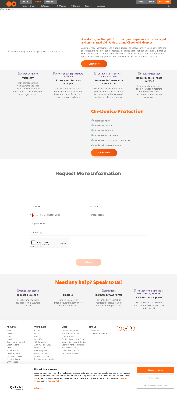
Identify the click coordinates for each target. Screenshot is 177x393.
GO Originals (40, 342)
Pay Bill (141, 2)
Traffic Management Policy (73, 339)
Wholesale (50, 2)
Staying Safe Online (43, 356)
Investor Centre (13, 359)
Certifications (13, 345)
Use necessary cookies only (155, 385)
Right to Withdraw (70, 353)
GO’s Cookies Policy (70, 333)
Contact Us (94, 330)
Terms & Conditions (70, 330)
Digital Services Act (70, 350)
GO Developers (13, 353)
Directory (38, 336)
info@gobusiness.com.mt (66, 302)
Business (38, 2)
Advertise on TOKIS (42, 345)
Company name (37, 223)
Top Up (151, 2)
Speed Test (39, 339)
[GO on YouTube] (125, 328)
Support (88, 6)
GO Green (11, 348)
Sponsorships (12, 350)
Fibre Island (39, 348)
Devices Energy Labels (44, 359)
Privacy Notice (68, 336)
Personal (26, 2)
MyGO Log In (164, 2)
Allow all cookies (155, 370)
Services (110, 300)
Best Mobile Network (16, 342)
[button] (37, 215)
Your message (36, 232)
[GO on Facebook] (119, 328)
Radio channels (41, 353)
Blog (9, 336)
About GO (11, 330)
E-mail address (97, 215)
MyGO (37, 333)
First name (35, 206)
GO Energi (75, 6)
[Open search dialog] (169, 6)
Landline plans (40, 350)
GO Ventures (12, 362)
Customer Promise (15, 356)
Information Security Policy (74, 342)
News (9, 339)
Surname (94, 206)
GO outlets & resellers (98, 333)
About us (101, 6)
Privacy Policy (55, 381)
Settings (38, 388)
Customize (154, 378)
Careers (10, 333)
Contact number (52, 215)
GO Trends (61, 6)
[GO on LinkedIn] (132, 328)
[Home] (11, 4)
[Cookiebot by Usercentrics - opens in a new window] (16, 388)
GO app (37, 330)
